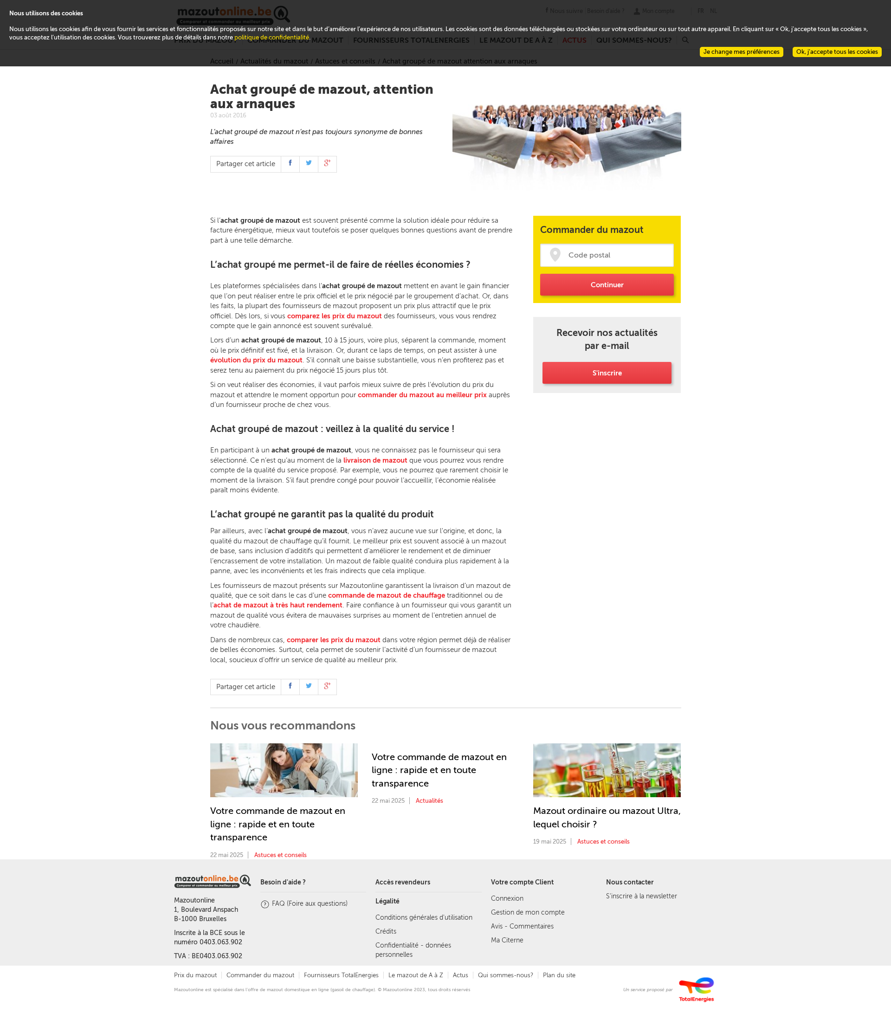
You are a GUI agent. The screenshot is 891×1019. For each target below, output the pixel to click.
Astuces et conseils (280, 854)
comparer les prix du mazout (334, 640)
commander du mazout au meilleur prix (422, 395)
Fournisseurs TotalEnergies (341, 975)
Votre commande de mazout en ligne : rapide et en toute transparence (277, 824)
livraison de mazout (375, 460)
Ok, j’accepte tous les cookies (837, 51)
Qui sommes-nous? (505, 975)
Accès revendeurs (402, 882)
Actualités (429, 800)
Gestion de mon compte (528, 912)
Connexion (507, 899)
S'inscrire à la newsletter (641, 896)
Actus (460, 975)
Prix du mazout (195, 975)
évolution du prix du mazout (256, 360)
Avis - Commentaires (522, 926)
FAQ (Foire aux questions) (310, 904)
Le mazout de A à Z (415, 975)
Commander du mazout (260, 975)
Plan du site (559, 975)
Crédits (385, 931)
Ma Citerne (507, 940)
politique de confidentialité (271, 37)
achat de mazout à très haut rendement (277, 605)
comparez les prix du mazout (334, 316)
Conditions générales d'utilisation (423, 918)
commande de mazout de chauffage (386, 595)
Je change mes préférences (742, 51)
